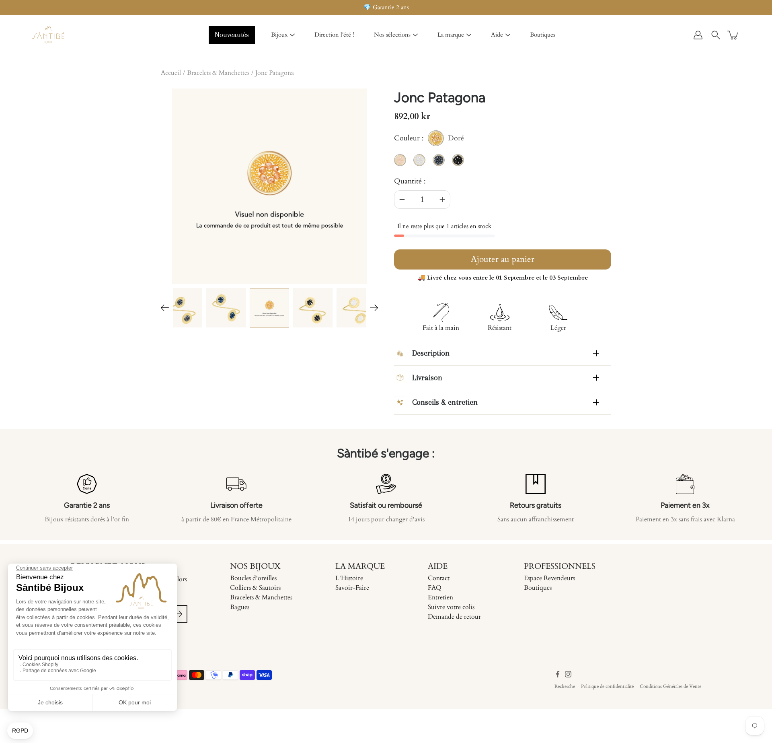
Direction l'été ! (334, 35)
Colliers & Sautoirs (255, 587)
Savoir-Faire (352, 587)
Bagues (239, 607)
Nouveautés (232, 35)
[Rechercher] (715, 35)
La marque (450, 35)
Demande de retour (454, 616)
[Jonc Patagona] (226, 307)
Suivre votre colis (451, 607)
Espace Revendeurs (549, 578)
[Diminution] (402, 199)
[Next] (374, 308)
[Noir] (313, 307)
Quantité (408, 181)
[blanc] (356, 307)
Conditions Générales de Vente (670, 686)
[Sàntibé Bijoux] (48, 35)
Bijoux (279, 35)
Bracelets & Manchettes (218, 72)
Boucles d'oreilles (253, 578)
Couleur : (429, 139)
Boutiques (542, 35)
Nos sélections (392, 35)
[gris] (182, 307)
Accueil (171, 72)
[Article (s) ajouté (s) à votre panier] (733, 35)
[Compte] (698, 35)
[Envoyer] (178, 614)
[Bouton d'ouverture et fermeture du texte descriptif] (596, 353)
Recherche (564, 686)
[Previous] (165, 308)
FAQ (434, 587)
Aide (497, 35)
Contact (439, 578)
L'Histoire (349, 578)
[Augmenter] (442, 199)
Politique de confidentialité (607, 686)
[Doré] (269, 307)
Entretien (440, 597)
